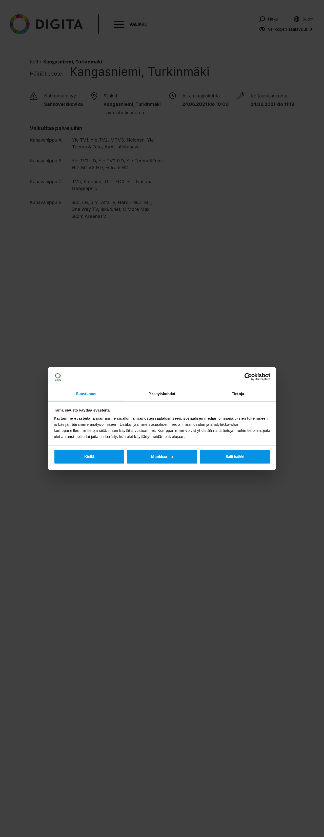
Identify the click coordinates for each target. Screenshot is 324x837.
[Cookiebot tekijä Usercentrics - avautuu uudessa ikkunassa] (248, 377)
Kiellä (89, 456)
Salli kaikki (235, 456)
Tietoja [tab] (238, 393)
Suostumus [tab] (86, 393)
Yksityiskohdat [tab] (162, 393)
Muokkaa (159, 456)
